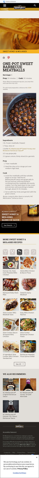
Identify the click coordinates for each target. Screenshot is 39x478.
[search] (35, 5)
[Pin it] (9, 58)
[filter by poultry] (19, 252)
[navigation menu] (4, 5)
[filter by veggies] (33, 252)
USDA (29, 87)
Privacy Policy (21, 452)
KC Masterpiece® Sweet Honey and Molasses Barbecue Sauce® (19, 150)
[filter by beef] (5, 252)
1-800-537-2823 (24, 444)
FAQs (13, 452)
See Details (8, 225)
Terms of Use (31, 452)
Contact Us (7, 452)
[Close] (37, 457)
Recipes (3, 9)
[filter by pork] (12, 252)
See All (18, 364)
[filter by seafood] (26, 252)
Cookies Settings (19, 473)
